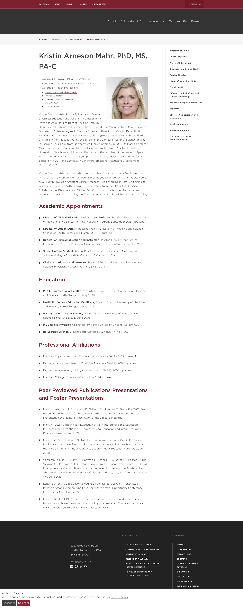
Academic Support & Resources (185, 103)
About (111, 21)
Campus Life (178, 21)
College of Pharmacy (136, 559)
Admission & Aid (133, 21)
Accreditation (184, 581)
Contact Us (183, 559)
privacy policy (119, 597)
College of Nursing (135, 554)
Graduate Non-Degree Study (184, 69)
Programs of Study (179, 51)
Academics (157, 21)
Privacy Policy (185, 554)
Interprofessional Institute (182, 81)
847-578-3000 (79, 554)
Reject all (23, 602)
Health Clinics (184, 577)
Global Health (176, 87)
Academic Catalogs (179, 130)
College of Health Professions (142, 549)
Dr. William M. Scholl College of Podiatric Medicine (142, 565)
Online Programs (178, 57)
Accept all (9, 602)
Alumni (83, 4)
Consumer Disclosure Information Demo (180, 138)
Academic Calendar (179, 124)
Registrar (174, 109)
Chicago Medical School (138, 545)
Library (70, 4)
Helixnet (181, 545)
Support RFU (99, 4)
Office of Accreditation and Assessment (183, 116)
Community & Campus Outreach (187, 565)
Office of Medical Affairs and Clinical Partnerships (184, 95)
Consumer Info (185, 549)
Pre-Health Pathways (180, 63)
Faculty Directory (178, 75)
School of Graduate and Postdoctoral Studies (138, 573)
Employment (183, 572)
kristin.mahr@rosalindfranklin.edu (61, 92)
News (57, 4)
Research (197, 21)
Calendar (44, 4)
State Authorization (188, 586)
